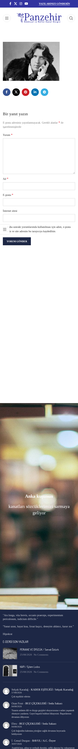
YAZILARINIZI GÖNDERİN (54, 3)
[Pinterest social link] (25, 92)
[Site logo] (39, 17)
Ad (5, 178)
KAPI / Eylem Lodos (30, 666)
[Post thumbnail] (10, 653)
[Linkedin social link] (35, 92)
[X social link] (15, 4)
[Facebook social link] (10, 4)
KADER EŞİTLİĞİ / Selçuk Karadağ (52, 689)
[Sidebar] (4, 229)
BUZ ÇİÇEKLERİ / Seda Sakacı (43, 703)
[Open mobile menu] (7, 18)
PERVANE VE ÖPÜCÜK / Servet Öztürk (39, 649)
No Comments (41, 654)
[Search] (71, 18)
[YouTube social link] (26, 4)
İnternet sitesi (10, 210)
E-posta (8, 194)
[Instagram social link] (20, 4)
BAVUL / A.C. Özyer (44, 740)
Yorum (7, 134)
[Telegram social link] (44, 92)
